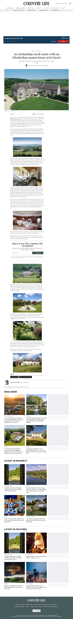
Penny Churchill (32, 65)
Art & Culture (46, 8)
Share (13, 114)
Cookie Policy (54, 604)
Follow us (36, 114)
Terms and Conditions (38, 604)
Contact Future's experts (26, 604)
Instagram (16, 606)
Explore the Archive (31, 10)
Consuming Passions (43, 10)
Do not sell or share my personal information (49, 606)
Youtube (27, 606)
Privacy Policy (46, 604)
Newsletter (42, 114)
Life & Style (38, 8)
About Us (18, 604)
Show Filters (53, 41)
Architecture (30, 8)
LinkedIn (32, 606)
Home (33, 51)
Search (63, 41)
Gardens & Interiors (20, 8)
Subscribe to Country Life (18, 10)
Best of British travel (56, 10)
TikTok (36, 606)
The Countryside (55, 8)
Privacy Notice (39, 256)
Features (46, 65)
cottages (18, 350)
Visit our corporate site (52, 615)
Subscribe (64, 3)
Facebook (22, 606)
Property (12, 8)
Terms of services (22, 256)
